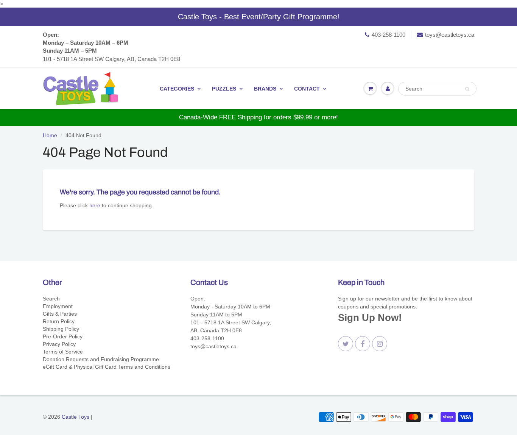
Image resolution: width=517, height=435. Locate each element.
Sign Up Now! (370, 317)
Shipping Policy (61, 329)
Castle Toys (75, 417)
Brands (265, 89)
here (94, 205)
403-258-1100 (388, 34)
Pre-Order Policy (63, 336)
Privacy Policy (59, 344)
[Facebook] (362, 343)
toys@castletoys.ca (449, 34)
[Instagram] (379, 343)
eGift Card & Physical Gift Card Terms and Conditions (106, 367)
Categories (177, 89)
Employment (58, 306)
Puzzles (224, 89)
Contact (307, 89)
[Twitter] (345, 343)
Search (51, 299)
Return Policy (59, 321)
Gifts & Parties (60, 314)
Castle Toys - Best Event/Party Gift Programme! (258, 17)
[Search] (467, 89)
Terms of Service (63, 352)
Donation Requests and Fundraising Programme (101, 359)
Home (50, 135)
